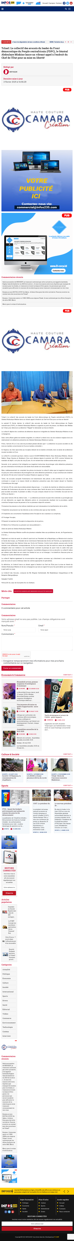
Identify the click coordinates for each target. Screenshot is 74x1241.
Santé (5, 1005)
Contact (59, 3)
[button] (64, 1191)
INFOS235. (29, 1237)
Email (41, 626)
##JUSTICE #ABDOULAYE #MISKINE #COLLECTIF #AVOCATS (33, 591)
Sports (5, 996)
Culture (5, 983)
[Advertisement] (37, 25)
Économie (7, 978)
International (8, 992)
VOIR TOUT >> (68, 675)
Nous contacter (64, 1211)
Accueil (45, 3)
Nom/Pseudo (8, 626)
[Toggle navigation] (69, 9)
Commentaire (8, 634)
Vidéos (5, 1014)
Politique (6, 974)
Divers (5, 1000)
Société (5, 987)
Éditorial (6, 1009)
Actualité (6, 969)
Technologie (8, 1027)
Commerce (7, 1018)
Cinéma (6, 1031)
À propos (52, 3)
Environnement (9, 1023)
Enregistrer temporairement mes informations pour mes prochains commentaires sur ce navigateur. (33, 662)
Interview (7, 1036)
